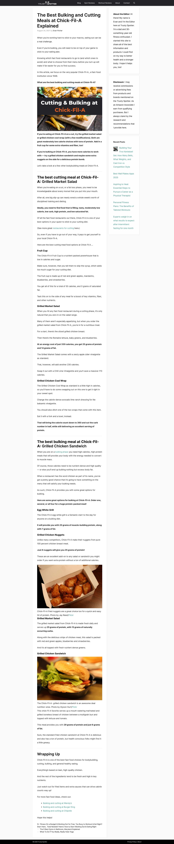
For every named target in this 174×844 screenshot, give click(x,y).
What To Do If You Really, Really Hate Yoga (57, 832)
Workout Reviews (105, 3)
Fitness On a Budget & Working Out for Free (57, 824)
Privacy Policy (131, 842)
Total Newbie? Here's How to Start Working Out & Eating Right (71, 827)
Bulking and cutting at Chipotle (57, 811)
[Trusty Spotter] (47, 3)
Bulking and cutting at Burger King (59, 807)
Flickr (71, 615)
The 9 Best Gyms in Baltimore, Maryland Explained (60, 829)
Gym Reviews (89, 3)
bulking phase (61, 452)
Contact (127, 3)
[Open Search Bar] (134, 3)
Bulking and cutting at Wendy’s (57, 803)
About (117, 3)
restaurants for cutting (63, 228)
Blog (79, 3)
